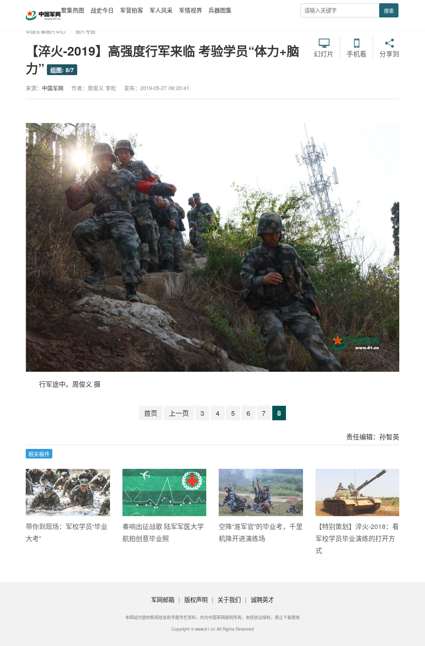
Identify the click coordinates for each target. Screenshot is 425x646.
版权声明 (196, 599)
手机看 (356, 53)
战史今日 (102, 10)
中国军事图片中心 (46, 31)
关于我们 (229, 599)
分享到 (389, 53)
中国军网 (53, 88)
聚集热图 (72, 10)
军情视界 (190, 10)
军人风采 (161, 10)
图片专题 (85, 31)
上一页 (179, 413)
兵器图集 (220, 10)
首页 (150, 413)
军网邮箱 (162, 599)
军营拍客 (131, 10)
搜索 (389, 10)
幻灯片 (324, 53)
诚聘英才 (262, 599)
